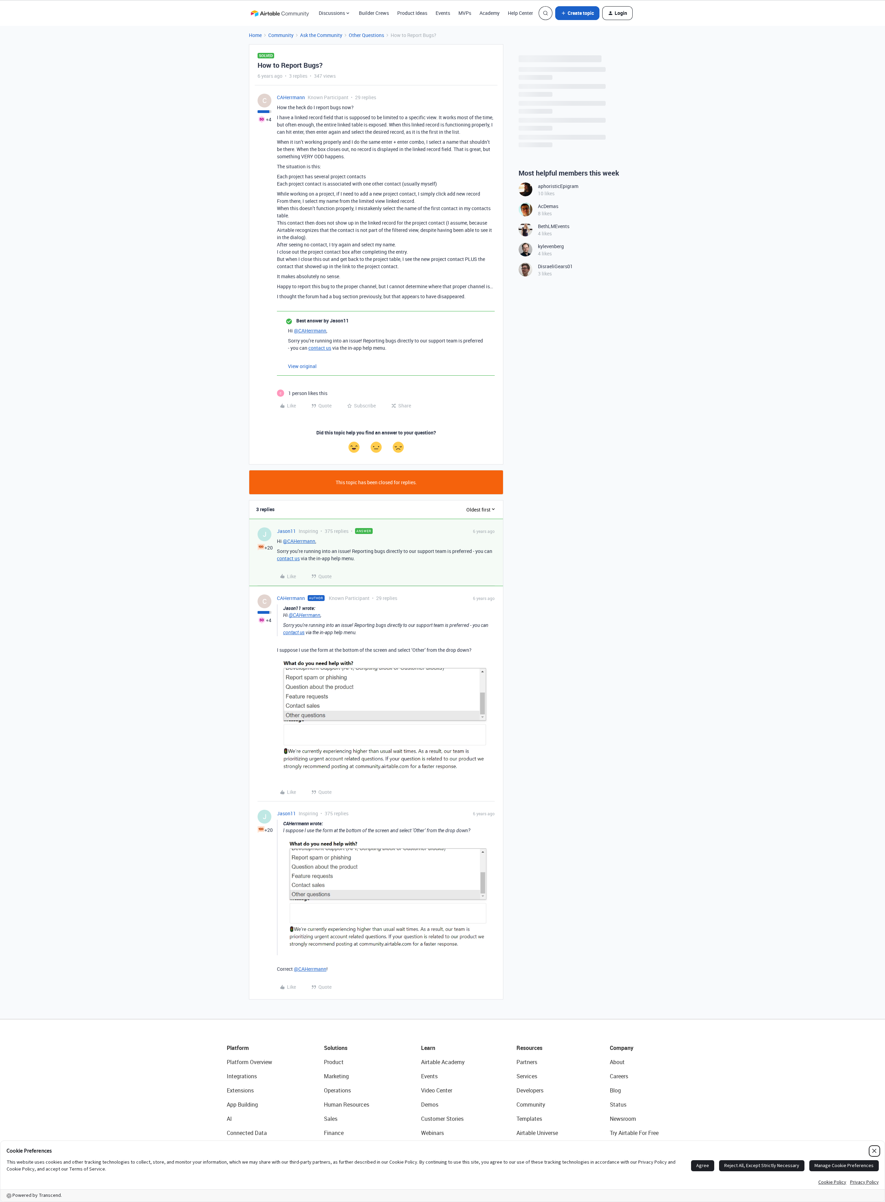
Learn (428, 1048)
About (617, 1062)
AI (229, 1119)
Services (526, 1076)
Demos (429, 1104)
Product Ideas (412, 13)
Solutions (335, 1048)
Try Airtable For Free (634, 1133)
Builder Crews (374, 13)
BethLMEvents (553, 226)
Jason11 (286, 531)
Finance (334, 1133)
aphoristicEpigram (558, 186)
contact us (319, 348)
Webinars (432, 1133)
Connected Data (247, 1133)
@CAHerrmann (310, 330)
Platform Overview (249, 1062)
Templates (529, 1119)
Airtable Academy (443, 1062)
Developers (529, 1090)
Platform (238, 1048)
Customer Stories (442, 1119)
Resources (529, 1048)
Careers (619, 1076)
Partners (526, 1062)
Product (334, 1062)
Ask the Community (321, 35)
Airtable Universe (537, 1133)
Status (618, 1104)
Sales (330, 1119)
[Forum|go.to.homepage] (279, 13)
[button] (577, 13)
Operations (337, 1090)
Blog (615, 1090)
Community (281, 35)
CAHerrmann (291, 97)
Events (443, 13)
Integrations (242, 1076)
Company (621, 1048)
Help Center (520, 13)
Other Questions (366, 35)
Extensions (240, 1090)
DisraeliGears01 (555, 266)
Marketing (336, 1076)
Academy (489, 13)
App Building (242, 1104)
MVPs (464, 13)
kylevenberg (551, 246)
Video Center (436, 1090)
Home (255, 35)
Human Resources (346, 1104)
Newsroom (623, 1119)
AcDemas (548, 206)
